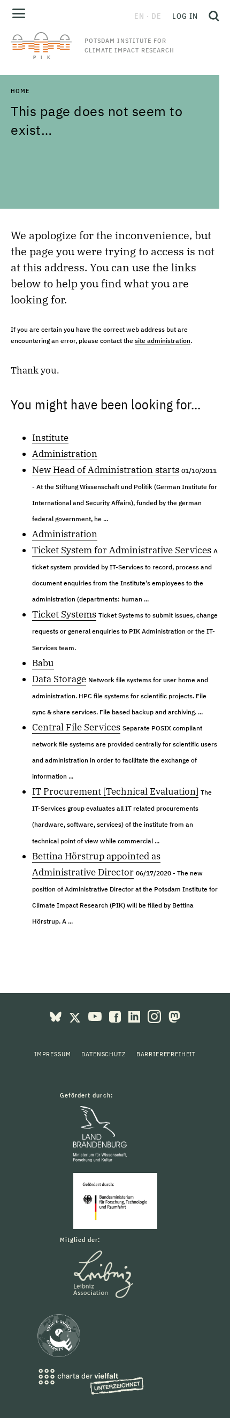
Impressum (52, 1054)
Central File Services (76, 727)
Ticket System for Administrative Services (121, 550)
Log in (185, 16)
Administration (64, 454)
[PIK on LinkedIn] (135, 1015)
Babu (43, 663)
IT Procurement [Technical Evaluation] (115, 791)
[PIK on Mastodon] (174, 1015)
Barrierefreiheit (166, 1054)
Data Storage (59, 679)
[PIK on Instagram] (155, 1015)
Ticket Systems (64, 614)
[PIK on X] (76, 1015)
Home (20, 91)
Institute (50, 438)
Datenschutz (103, 1054)
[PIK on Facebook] (116, 1015)
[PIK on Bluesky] (57, 1015)
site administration (162, 341)
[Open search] (211, 16)
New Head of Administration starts (105, 470)
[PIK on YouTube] (96, 1015)
